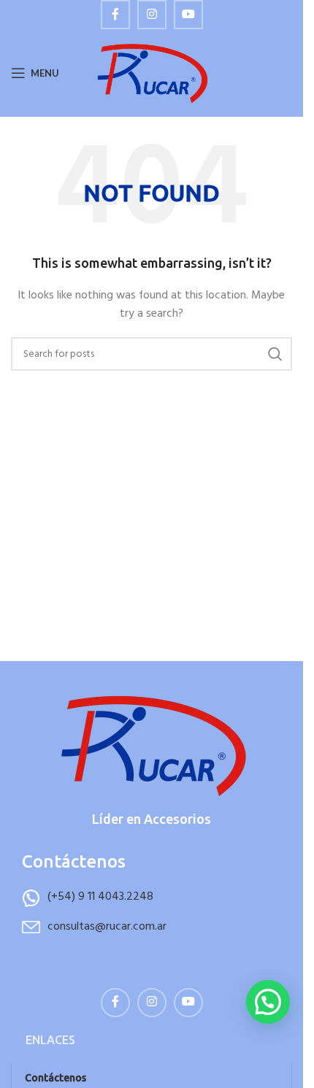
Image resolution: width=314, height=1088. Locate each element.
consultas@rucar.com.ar (106, 926)
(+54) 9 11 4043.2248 (100, 896)
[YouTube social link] (188, 14)
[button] (268, 1002)
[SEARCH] (275, 354)
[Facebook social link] (115, 14)
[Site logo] (151, 73)
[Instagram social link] (151, 14)
